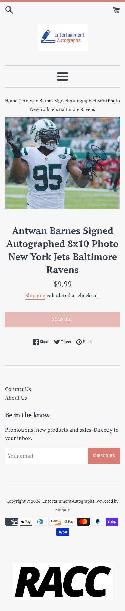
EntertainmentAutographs (68, 501)
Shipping (35, 295)
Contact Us (18, 389)
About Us (16, 397)
